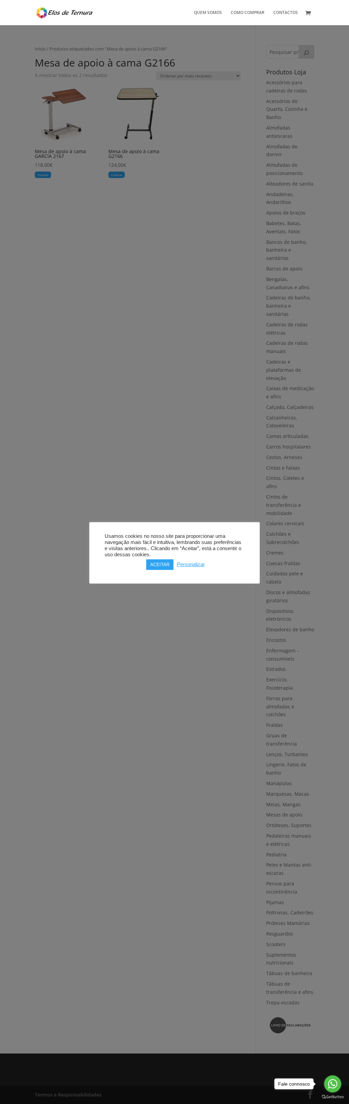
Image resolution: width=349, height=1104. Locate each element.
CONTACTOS (285, 12)
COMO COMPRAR (247, 12)
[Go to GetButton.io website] (333, 1097)
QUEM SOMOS (208, 12)
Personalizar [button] (191, 564)
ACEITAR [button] (159, 564)
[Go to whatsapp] (332, 1083)
